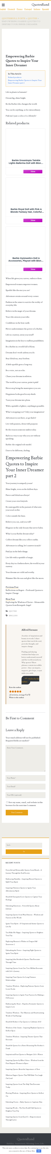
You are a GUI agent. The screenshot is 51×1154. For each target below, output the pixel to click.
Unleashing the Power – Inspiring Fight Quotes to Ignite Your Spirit (23, 951)
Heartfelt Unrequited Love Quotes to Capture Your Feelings (24, 898)
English (13, 616)
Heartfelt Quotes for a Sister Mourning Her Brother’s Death (25, 1047)
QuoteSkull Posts (13, 18)
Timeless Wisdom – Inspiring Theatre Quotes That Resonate (24, 1038)
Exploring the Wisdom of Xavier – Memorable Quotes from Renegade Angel (25, 603)
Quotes (32, 18)
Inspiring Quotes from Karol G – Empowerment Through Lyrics (23, 1118)
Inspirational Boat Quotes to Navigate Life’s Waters (24, 1054)
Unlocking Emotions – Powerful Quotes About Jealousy (22, 907)
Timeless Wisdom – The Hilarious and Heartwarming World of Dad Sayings (25, 1014)
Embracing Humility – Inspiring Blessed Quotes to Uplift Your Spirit (24, 880)
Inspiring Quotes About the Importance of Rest (23, 1069)
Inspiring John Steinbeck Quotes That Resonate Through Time (23, 960)
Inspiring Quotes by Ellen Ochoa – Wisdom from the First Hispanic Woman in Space (25, 1061)
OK (39, 1151)
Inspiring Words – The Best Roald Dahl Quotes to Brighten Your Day (23, 1109)
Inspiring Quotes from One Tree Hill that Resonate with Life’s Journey (24, 969)
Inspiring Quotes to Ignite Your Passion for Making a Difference (25, 996)
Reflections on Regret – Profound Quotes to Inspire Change (24, 591)
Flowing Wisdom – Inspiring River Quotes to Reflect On (25, 1094)
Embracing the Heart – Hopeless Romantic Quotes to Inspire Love (25, 1005)
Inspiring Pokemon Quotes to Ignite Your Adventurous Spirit (21, 889)
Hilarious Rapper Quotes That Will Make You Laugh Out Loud (24, 1076)
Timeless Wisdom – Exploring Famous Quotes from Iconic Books (25, 987)
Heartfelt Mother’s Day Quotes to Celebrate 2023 (23, 1022)
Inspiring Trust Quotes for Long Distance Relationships (21, 978)
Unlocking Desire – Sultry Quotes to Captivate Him (24, 1102)
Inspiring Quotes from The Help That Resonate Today (23, 1085)
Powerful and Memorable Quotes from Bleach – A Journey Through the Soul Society (24, 871)
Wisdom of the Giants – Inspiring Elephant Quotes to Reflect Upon (25, 1029)
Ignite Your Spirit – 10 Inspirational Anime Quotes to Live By (25, 925)
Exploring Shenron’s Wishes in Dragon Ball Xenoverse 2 (21, 942)
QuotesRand (40, 5)
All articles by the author (30, 680)
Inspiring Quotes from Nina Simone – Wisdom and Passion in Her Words (24, 916)
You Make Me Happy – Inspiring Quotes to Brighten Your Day (24, 934)
